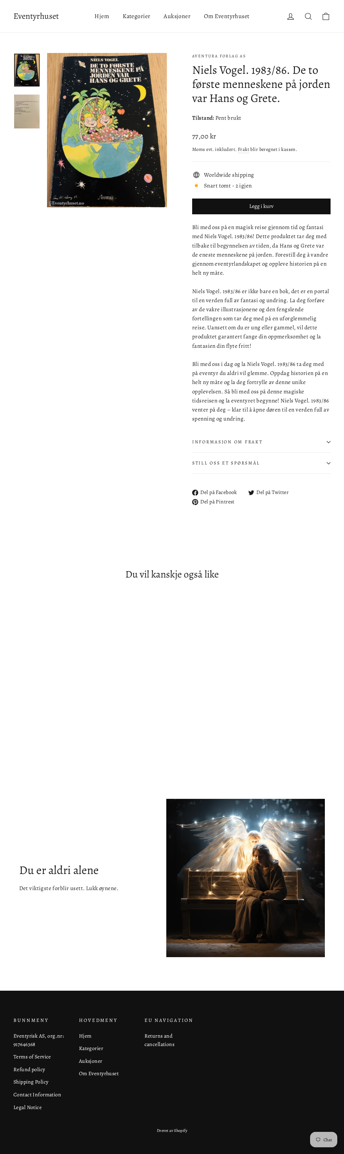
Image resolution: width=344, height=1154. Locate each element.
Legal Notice (27, 1107)
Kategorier (136, 16)
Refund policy (29, 1069)
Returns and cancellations (159, 1040)
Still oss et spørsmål (226, 463)
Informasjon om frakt (227, 442)
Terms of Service (32, 1056)
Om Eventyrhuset (226, 16)
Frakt (243, 149)
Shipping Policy (30, 1081)
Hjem (101, 16)
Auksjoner (177, 16)
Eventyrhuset (36, 16)
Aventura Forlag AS (219, 56)
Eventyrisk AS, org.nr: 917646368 (38, 1040)
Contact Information (37, 1094)
